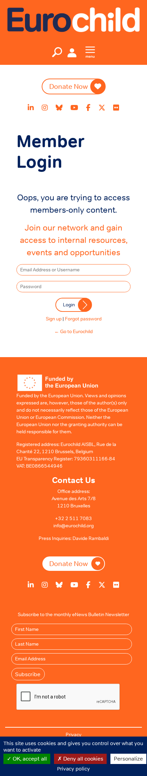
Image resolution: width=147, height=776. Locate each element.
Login (69, 305)
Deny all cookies (82, 758)
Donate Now (68, 86)
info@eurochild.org (73, 525)
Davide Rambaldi (90, 538)
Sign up (54, 319)
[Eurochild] (73, 19)
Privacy (73, 734)
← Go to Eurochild (73, 331)
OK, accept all (29, 758)
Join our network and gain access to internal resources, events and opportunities (74, 240)
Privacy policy (73, 768)
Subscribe (27, 674)
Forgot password (83, 319)
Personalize (128, 758)
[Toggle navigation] (57, 52)
